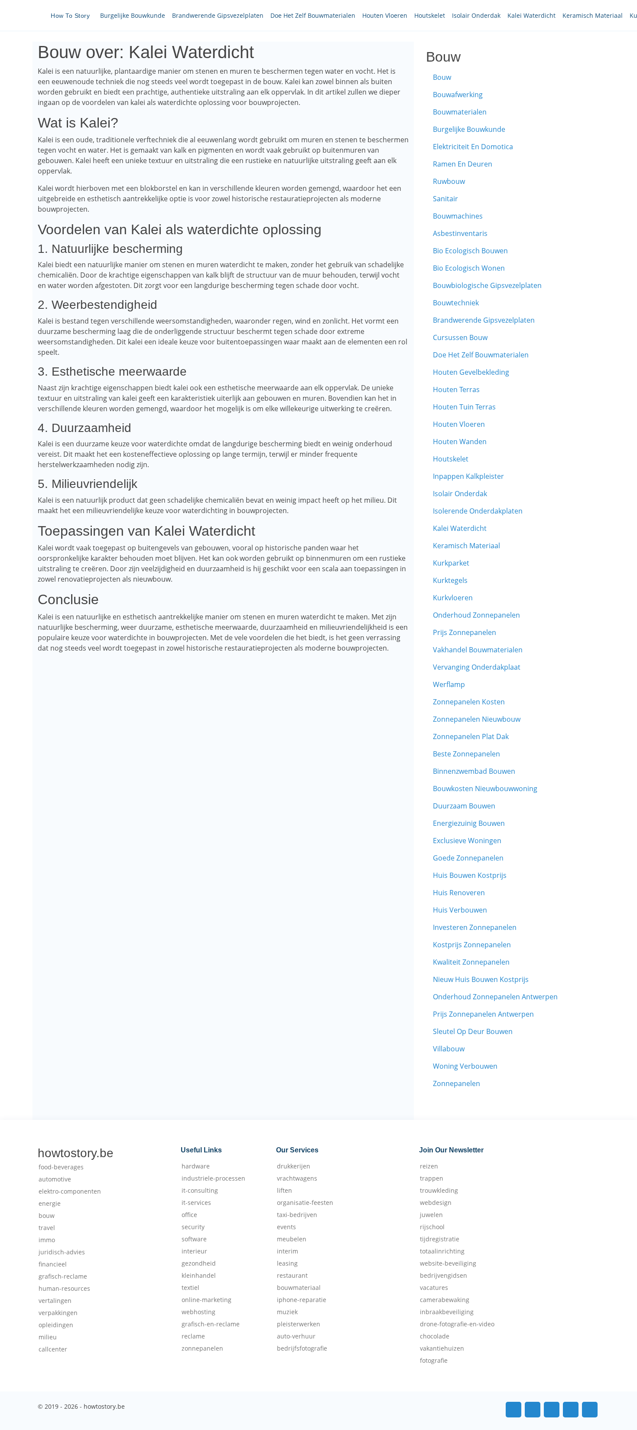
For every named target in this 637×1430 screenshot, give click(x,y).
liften (284, 1191)
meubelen (291, 1239)
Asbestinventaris (460, 233)
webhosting (198, 1312)
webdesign (436, 1203)
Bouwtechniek (456, 303)
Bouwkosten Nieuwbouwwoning (485, 788)
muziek (287, 1312)
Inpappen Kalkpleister (468, 476)
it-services (196, 1203)
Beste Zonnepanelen (466, 754)
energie (50, 1204)
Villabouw (449, 1049)
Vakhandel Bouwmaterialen (478, 649)
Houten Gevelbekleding (471, 372)
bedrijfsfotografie (302, 1348)
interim (287, 1251)
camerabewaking (444, 1300)
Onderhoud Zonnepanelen (476, 615)
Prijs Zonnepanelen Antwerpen (483, 1014)
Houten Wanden (460, 441)
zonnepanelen (202, 1348)
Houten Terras (456, 389)
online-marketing (206, 1300)
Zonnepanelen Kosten (469, 702)
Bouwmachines (458, 216)
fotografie (434, 1361)
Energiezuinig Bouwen (469, 823)
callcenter (53, 1349)
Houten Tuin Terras (464, 407)
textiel (190, 1288)
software (194, 1239)
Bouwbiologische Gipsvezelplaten (487, 285)
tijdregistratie (439, 1239)
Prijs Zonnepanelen (464, 632)
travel (47, 1228)
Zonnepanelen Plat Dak (471, 736)
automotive (55, 1179)
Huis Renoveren (459, 892)
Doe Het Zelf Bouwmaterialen (312, 15)
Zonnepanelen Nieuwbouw (476, 719)
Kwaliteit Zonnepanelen (471, 962)
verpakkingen (58, 1313)
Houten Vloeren (384, 15)
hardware (196, 1166)
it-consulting (200, 1191)
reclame (193, 1336)
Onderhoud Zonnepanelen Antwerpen (495, 996)
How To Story (70, 15)
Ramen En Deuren (462, 164)
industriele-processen (213, 1178)
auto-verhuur (296, 1336)
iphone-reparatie (301, 1300)
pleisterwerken (298, 1324)
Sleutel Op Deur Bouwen (473, 1031)
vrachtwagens (297, 1178)
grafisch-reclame (63, 1276)
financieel (53, 1264)
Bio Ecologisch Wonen (469, 268)
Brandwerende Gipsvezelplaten (217, 15)
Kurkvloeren (453, 597)
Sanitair (445, 198)
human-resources (64, 1289)
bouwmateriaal (299, 1288)
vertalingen (55, 1301)
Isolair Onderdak (476, 15)
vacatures (434, 1288)
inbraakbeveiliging (447, 1312)
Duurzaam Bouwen (464, 806)
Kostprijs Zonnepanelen (472, 944)
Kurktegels (450, 580)
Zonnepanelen (456, 1083)
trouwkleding (439, 1191)
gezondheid (199, 1263)
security (193, 1227)
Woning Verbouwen (465, 1066)
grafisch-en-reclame (211, 1324)
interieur (194, 1251)
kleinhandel (199, 1276)
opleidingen (56, 1325)
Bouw (442, 77)
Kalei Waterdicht (531, 15)
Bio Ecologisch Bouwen (470, 250)
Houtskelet (429, 15)
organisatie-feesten (305, 1203)
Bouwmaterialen (460, 112)
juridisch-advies (62, 1252)
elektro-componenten (70, 1191)
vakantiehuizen (442, 1348)
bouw (47, 1216)
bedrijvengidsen (443, 1276)
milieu (48, 1337)
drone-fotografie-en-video (457, 1324)
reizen (429, 1166)
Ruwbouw (449, 181)
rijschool (432, 1227)
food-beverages (61, 1167)
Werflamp (449, 684)
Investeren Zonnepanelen (475, 927)
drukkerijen (293, 1166)
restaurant (292, 1276)
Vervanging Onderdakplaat (476, 667)
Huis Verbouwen (460, 910)
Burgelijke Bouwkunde (132, 15)
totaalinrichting (442, 1251)
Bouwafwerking (458, 94)
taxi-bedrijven (297, 1215)
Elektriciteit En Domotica (473, 146)
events (286, 1227)
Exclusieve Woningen (467, 840)
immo (47, 1240)
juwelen (431, 1215)
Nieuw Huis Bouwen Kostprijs (481, 979)
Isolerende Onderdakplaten (478, 511)
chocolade (434, 1336)
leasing (287, 1263)
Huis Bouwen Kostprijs (470, 875)
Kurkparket (451, 563)
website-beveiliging (448, 1263)
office (189, 1215)
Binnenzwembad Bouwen (474, 771)
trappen (431, 1178)
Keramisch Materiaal (592, 15)
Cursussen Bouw (460, 337)
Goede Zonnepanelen (468, 858)
